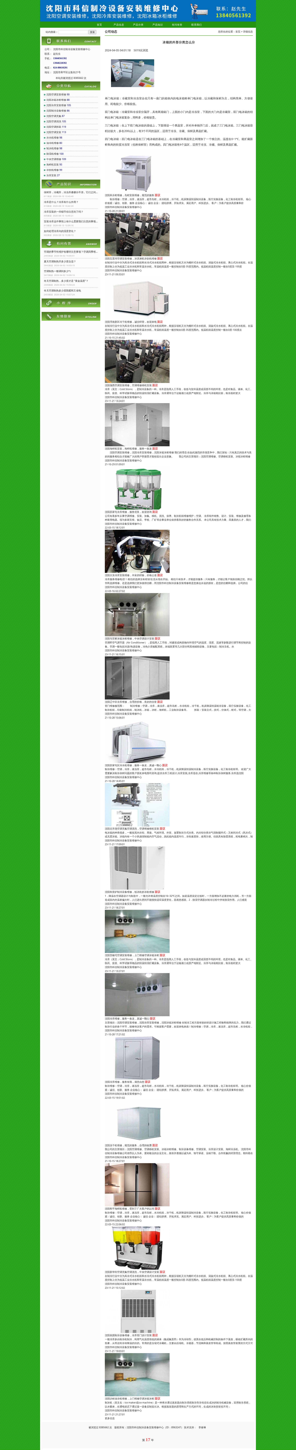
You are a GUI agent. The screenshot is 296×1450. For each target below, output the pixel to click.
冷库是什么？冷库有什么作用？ (61, 202)
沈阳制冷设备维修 (56, 110)
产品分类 (138, 24)
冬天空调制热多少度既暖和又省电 (62, 290)
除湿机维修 (52, 153)
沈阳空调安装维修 (56, 94)
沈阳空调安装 (53, 132)
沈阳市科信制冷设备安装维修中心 (123, 207)
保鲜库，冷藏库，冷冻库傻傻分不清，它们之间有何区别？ (71, 192)
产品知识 (157, 24)
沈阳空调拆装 (53, 126)
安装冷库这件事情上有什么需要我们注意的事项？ (71, 221)
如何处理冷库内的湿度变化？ (60, 231)
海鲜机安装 (52, 164)
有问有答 (177, 24)
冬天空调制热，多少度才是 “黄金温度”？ (66, 281)
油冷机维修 (52, 143)
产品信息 (119, 24)
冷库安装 (51, 175)
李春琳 (202, 1427)
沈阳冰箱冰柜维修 (56, 100)
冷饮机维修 (52, 170)
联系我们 (196, 24)
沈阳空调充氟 (53, 116)
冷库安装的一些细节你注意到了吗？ (63, 211)
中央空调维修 (53, 159)
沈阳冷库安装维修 (56, 105)
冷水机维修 (52, 137)
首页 (99, 24)
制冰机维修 (52, 148)
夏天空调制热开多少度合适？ (60, 261)
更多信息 (110, 1418)
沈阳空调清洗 (53, 121)
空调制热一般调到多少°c (57, 271)
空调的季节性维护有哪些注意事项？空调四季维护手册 (71, 251)
